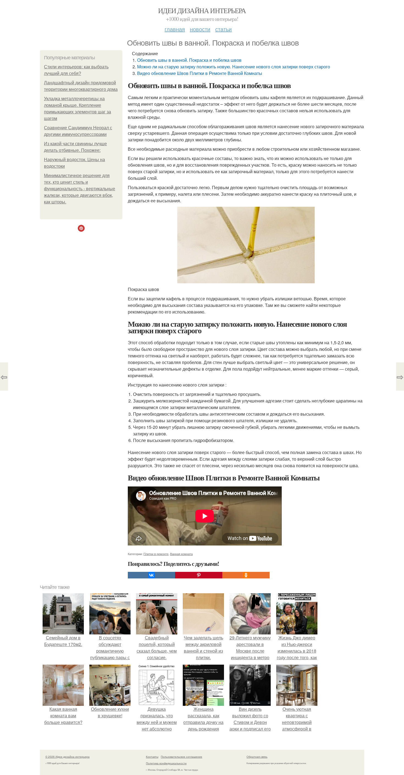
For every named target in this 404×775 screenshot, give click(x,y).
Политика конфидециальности (166, 763)
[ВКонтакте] (151, 575)
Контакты (152, 757)
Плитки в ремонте (155, 554)
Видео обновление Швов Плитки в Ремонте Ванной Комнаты (199, 73)
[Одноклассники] (246, 575)
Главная (175, 29)
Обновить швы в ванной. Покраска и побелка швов (189, 60)
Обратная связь (257, 757)
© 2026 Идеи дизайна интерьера (67, 757)
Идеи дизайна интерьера (202, 10)
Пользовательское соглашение (181, 757)
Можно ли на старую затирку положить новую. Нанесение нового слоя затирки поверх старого (233, 66)
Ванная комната (181, 554)
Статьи (223, 29)
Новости (200, 29)
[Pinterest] (198, 575)
